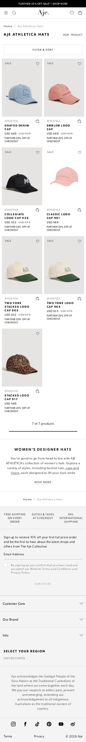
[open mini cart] (80, 13)
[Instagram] (13, 724)
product (77, 34)
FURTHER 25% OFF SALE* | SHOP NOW (43, 3)
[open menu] (6, 13)
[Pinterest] (49, 724)
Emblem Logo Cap (58, 127)
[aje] (43, 12)
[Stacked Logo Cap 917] (22, 358)
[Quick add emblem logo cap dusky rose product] (79, 121)
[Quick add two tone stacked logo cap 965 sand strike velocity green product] (37, 299)
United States (14, 658)
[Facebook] (25, 724)
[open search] (14, 13)
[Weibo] (73, 724)
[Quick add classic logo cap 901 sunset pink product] (79, 210)
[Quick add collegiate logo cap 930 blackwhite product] (37, 210)
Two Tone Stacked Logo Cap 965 (17, 306)
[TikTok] (37, 724)
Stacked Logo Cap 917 (17, 397)
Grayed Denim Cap (17, 127)
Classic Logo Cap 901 (59, 216)
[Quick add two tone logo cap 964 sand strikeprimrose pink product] (79, 299)
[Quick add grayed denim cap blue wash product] (37, 121)
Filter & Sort (43, 49)
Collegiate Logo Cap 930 (17, 216)
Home (8, 26)
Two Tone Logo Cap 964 (60, 304)
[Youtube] (61, 724)
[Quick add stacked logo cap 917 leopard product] (37, 391)
